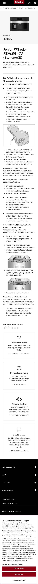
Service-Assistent (10, 8)
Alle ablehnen (19, 574)
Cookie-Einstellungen (19, 580)
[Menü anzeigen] (4, 3)
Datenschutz (13, 564)
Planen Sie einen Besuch (19, 415)
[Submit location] (35, 503)
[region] (19, 549)
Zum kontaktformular (20, 450)
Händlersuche (8, 500)
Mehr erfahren (20, 384)
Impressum (5, 564)
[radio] (5, 327)
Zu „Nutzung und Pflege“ (19, 353)
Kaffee (20, 8)
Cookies (20, 564)
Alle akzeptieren (19, 568)
